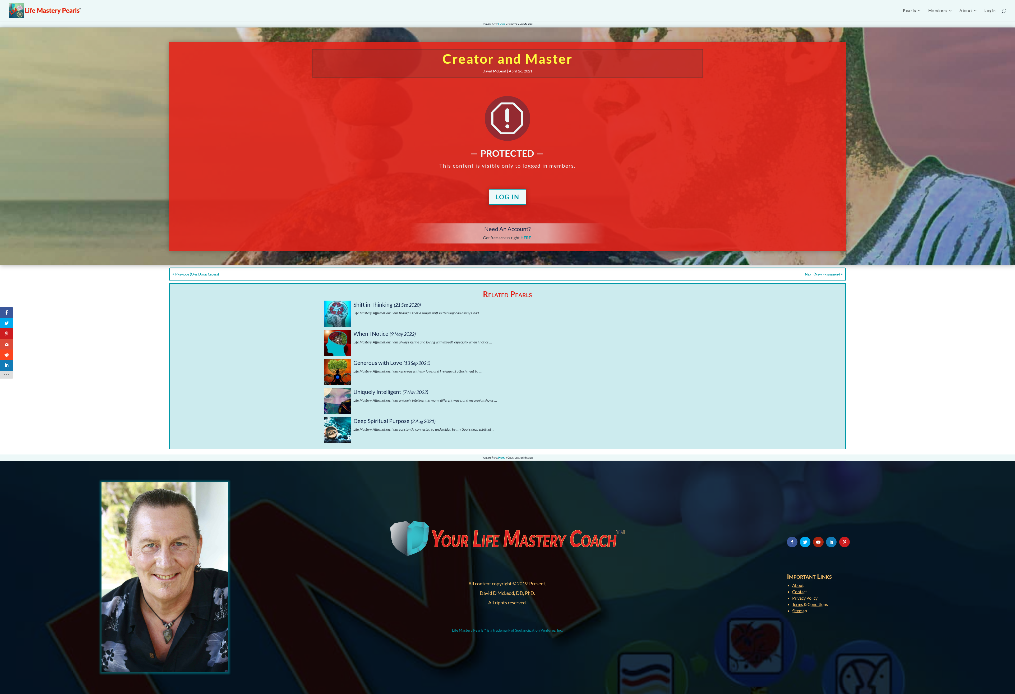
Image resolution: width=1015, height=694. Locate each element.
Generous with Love (377, 362)
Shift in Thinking (373, 304)
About (798, 585)
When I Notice (370, 333)
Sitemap (799, 610)
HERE (525, 237)
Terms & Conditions (810, 604)
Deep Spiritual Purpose (381, 420)
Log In (507, 197)
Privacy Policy (805, 597)
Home (501, 24)
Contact (799, 591)
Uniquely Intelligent (377, 391)
